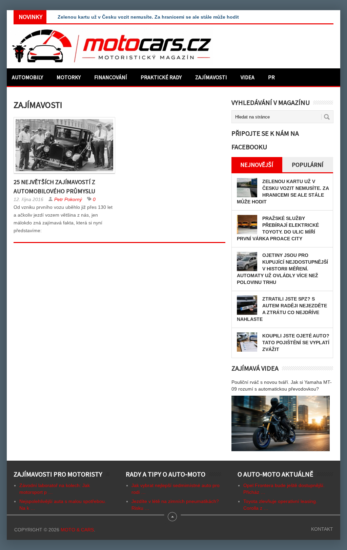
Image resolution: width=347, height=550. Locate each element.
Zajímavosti (211, 77)
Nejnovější (256, 165)
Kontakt (322, 529)
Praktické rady (161, 77)
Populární (307, 165)
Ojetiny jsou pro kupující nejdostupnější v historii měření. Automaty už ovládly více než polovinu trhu (282, 268)
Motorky (69, 77)
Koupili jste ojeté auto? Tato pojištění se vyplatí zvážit (295, 342)
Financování (110, 77)
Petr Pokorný (68, 199)
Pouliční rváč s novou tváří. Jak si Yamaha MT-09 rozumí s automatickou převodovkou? (281, 385)
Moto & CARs (77, 529)
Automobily (27, 77)
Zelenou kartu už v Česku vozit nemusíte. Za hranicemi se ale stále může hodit (148, 17)
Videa (247, 77)
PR (271, 77)
